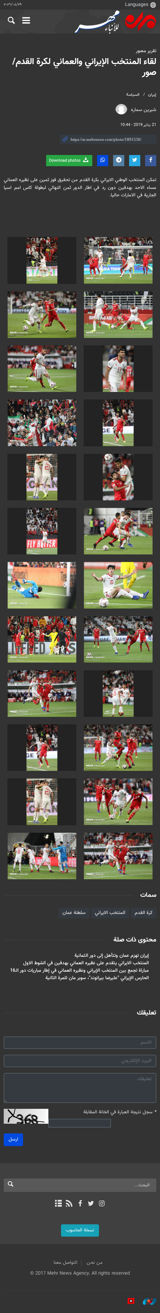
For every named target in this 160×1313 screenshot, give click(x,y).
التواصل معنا (65, 1262)
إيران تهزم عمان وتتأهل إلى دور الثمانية (111, 955)
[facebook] (79, 1204)
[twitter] (91, 1204)
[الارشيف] (58, 1204)
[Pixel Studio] (127, 1301)
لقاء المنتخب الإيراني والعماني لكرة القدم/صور (84, 67)
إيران (152, 95)
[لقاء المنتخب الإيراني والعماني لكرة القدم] (118, 260)
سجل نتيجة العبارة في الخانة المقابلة (119, 1112)
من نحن (95, 1262)
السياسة (133, 95)
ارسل (13, 1139)
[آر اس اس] (69, 1204)
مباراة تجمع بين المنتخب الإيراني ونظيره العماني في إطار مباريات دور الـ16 (79, 970)
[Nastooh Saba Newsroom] (145, 1301)
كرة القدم (144, 913)
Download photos (65, 161)
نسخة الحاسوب (80, 1230)
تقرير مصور (146, 51)
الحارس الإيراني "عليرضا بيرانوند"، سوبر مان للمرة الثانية (97, 978)
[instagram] (101, 1204)
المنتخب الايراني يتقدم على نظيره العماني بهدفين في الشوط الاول (86, 963)
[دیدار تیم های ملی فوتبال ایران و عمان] (118, 585)
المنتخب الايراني (110, 913)
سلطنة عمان (74, 913)
